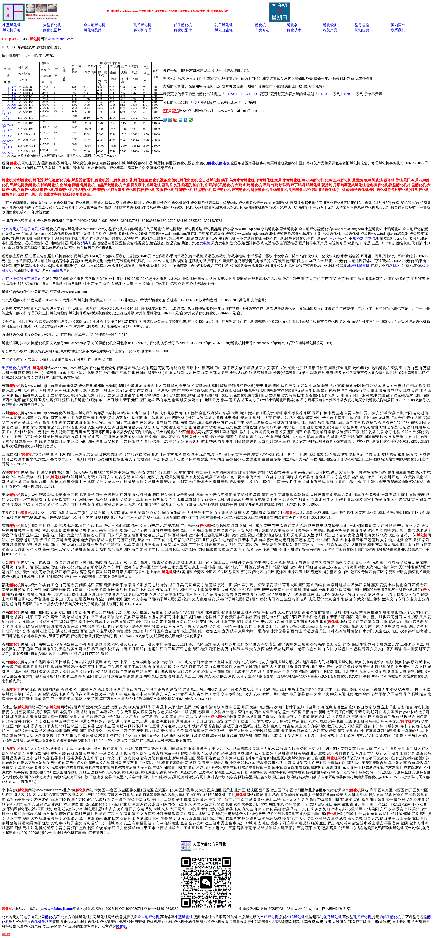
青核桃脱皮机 (358, 266)
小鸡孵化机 (295, 917)
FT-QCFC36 (7, 146)
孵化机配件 (183, 30)
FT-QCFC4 (9, 93)
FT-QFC (194, 102)
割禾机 (395, 266)
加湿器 (358, 238)
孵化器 (292, 25)
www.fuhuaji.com (60, 39)
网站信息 (362, 30)
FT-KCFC (325, 94)
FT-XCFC (232, 94)
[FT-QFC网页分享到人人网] (186, 120)
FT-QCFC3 (9, 90)
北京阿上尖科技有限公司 (21, 279)
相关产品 (330, 30)
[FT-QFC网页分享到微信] (191, 120)
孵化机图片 (52, 30)
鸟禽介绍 (262, 30)
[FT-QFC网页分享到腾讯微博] (180, 120)
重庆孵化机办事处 (16, 368)
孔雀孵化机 (142, 25)
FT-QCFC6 (9, 99)
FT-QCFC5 (9, 96)
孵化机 (260, 25)
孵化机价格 (11, 30)
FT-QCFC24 (7, 134)
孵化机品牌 (93, 30)
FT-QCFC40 (7, 151)
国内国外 (398, 25)
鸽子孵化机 (183, 25)
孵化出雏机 (223, 30)
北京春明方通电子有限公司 (23, 229)
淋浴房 (35, 270)
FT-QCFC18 (7, 123)
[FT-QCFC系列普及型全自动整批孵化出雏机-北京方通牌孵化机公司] (30, 20)
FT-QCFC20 (7, 129)
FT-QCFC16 (7, 117)
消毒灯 (86, 243)
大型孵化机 (52, 25)
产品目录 (56, 270)
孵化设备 (330, 25)
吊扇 (332, 238)
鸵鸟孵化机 (223, 25)
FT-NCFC (348, 94)
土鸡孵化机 (269, 917)
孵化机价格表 (41, 922)
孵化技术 (294, 30)
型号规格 (362, 25)
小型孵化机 (11, 25)
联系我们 (398, 30)
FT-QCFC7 (9, 101)
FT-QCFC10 (7, 112)
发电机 (204, 243)
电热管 (369, 238)
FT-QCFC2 (9, 87)
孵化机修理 (142, 30)
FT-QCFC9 (9, 107)
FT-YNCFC (250, 94)
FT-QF (244, 102)
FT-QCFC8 (9, 104)
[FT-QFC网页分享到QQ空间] (170, 120)
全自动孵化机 (94, 25)
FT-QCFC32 (7, 140)
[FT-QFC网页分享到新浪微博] (175, 120)
